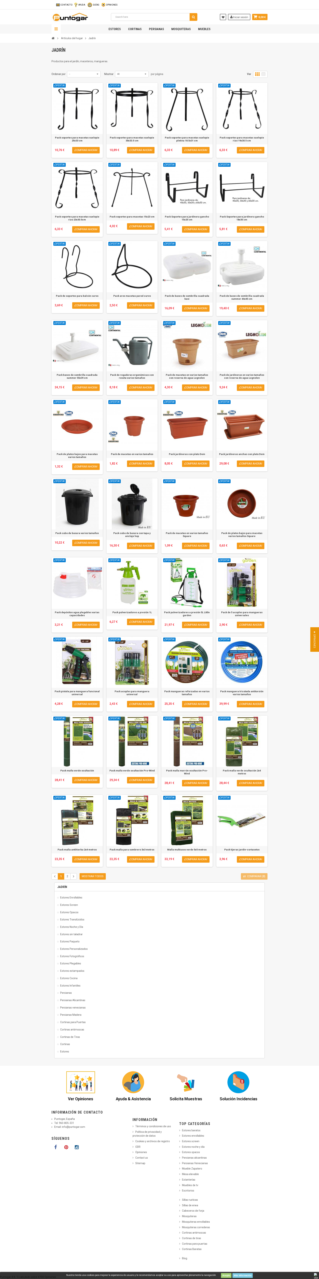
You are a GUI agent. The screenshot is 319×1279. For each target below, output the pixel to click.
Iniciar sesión (240, 17)
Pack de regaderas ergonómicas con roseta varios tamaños (132, 376)
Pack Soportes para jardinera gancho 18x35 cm (242, 218)
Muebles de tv (190, 1185)
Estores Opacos (69, 912)
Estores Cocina (69, 978)
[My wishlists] (223, 17)
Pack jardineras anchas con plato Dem (242, 454)
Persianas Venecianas (195, 1163)
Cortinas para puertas (194, 1243)
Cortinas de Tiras (70, 1036)
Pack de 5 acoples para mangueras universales (242, 614)
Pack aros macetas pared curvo (132, 296)
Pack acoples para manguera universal (132, 693)
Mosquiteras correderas (196, 1227)
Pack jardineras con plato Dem (187, 454)
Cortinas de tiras (191, 1238)
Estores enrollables (193, 1135)
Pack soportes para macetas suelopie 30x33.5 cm (132, 139)
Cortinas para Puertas (73, 1022)
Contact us (141, 1157)
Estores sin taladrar (71, 934)
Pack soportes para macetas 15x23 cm (132, 216)
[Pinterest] (66, 1147)
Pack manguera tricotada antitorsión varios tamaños (241, 693)
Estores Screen (69, 904)
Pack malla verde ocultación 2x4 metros (242, 772)
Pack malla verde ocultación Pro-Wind (132, 770)
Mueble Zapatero (192, 1168)
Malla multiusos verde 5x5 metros (187, 849)
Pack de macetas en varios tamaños (132, 454)
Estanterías (188, 1179)
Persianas (156, 29)
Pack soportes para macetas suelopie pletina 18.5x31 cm (187, 139)
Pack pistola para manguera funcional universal (77, 693)
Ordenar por (59, 74)
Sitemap (140, 1163)
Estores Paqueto (70, 941)
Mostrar (109, 74)
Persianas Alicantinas (72, 1000)
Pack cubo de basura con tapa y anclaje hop (132, 534)
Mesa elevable (190, 1174)
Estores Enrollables (71, 897)
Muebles (204, 29)
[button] (314, 639)
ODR (137, 1146)
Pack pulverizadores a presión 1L (132, 612)
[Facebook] (56, 1147)
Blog (184, 1258)
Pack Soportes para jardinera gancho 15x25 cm (187, 218)
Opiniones (141, 1152)
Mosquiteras (181, 29)
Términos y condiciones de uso (153, 1126)
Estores (115, 29)
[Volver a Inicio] (53, 38)
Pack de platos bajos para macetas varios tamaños (77, 455)
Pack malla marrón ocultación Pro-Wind (187, 772)
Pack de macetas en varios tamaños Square (187, 534)
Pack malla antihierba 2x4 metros (77, 849)
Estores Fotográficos (72, 956)
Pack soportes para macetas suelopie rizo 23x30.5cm (77, 218)
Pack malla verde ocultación (77, 770)
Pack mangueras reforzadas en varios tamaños (187, 693)
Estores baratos (191, 1130)
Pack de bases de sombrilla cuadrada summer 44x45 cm (242, 297)
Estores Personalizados (74, 948)
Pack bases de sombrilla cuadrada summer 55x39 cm (77, 376)
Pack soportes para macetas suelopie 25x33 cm (77, 139)
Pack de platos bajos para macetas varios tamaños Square (241, 534)
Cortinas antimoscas (72, 1029)
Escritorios (188, 1190)
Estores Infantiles (70, 985)
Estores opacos (191, 1152)
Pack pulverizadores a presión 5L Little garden (187, 614)
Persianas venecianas (73, 1007)
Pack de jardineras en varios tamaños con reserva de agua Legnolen (242, 376)
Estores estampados (72, 970)
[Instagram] (77, 1147)
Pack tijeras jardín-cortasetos (242, 849)
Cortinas (135, 29)
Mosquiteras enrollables (196, 1221)
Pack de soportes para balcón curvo (77, 296)
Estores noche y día (193, 1146)
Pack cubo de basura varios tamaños (77, 533)
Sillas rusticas (190, 1199)
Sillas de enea (190, 1205)
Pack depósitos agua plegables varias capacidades (77, 614)
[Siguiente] (73, 876)
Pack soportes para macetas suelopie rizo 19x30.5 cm (242, 139)
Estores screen (190, 1141)
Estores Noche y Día (71, 926)
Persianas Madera (70, 1014)
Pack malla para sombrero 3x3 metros (132, 849)
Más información (242, 1275)
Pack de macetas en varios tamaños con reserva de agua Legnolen (187, 376)
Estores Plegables (70, 963)
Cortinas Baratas (192, 1249)
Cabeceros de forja (193, 1210)
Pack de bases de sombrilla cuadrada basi (187, 297)
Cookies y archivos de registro (152, 1141)
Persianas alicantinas (194, 1157)
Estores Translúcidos (72, 919)
